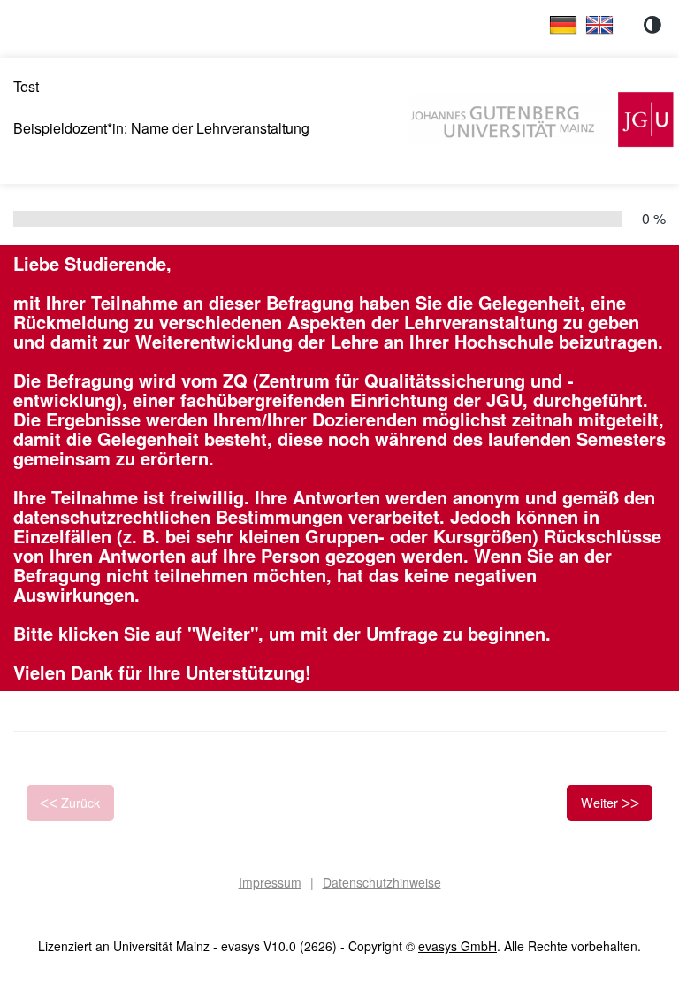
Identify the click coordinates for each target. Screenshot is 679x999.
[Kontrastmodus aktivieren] (652, 25)
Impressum (270, 882)
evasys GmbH (457, 946)
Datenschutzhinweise (382, 882)
